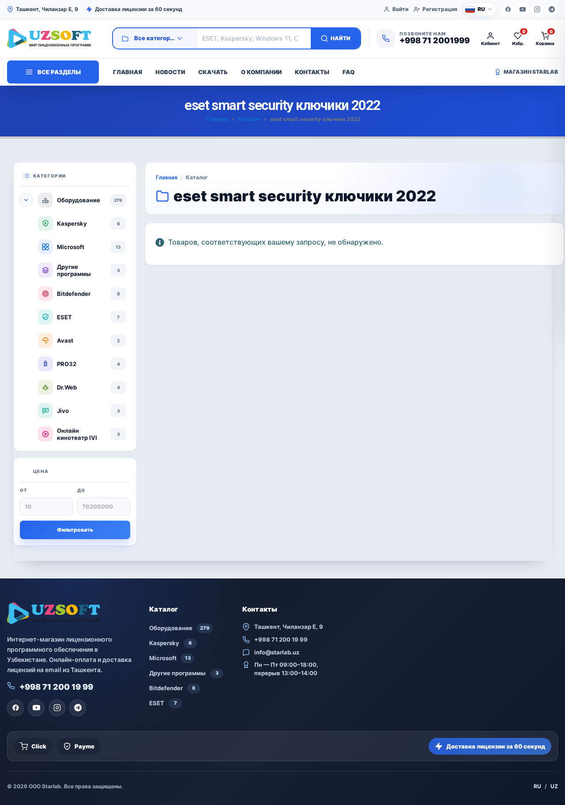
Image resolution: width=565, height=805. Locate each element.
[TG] (552, 9)
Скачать (213, 72)
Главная (127, 72)
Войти (400, 9)
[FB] (508, 9)
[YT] (522, 9)
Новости (170, 72)
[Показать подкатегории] (26, 200)
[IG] (537, 9)
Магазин (249, 119)
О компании (261, 72)
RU (537, 786)
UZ (554, 786)
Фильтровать (75, 529)
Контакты (312, 72)
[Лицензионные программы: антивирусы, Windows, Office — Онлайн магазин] (55, 38)
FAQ (348, 72)
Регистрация (439, 9)
